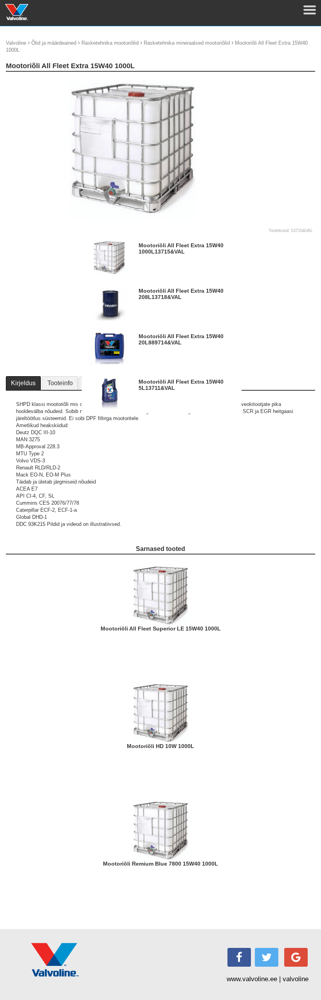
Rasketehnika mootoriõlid (110, 43)
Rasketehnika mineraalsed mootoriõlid (187, 43)
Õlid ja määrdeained (53, 43)
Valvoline (16, 43)
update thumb (271, 81)
